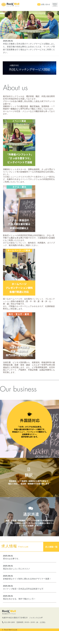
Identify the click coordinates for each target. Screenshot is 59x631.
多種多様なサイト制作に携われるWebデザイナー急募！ (27, 579)
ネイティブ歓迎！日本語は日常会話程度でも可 (23, 589)
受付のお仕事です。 (11, 559)
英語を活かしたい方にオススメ (16, 569)
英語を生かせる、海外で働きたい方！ (19, 599)
